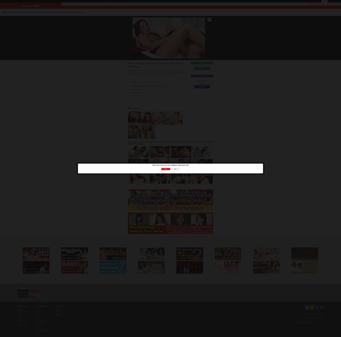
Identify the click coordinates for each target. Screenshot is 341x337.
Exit (175, 169)
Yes (166, 169)
